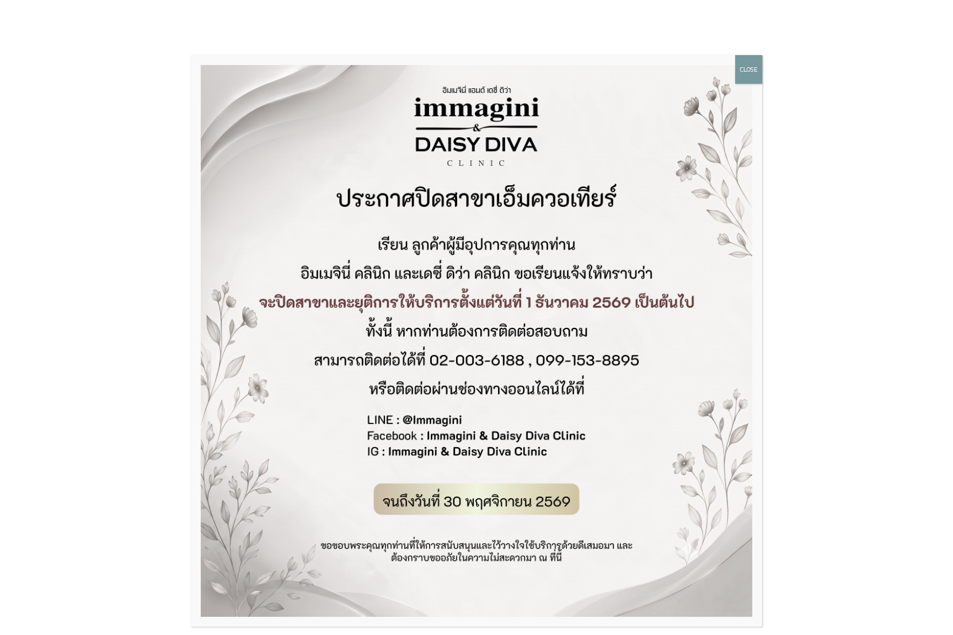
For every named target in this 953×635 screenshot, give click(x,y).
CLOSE (749, 69)
